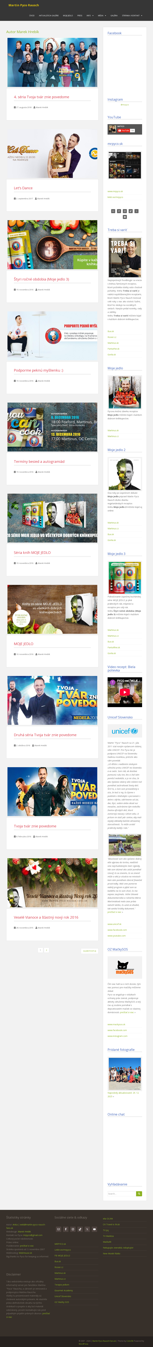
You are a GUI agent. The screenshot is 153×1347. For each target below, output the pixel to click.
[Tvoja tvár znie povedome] (52, 791)
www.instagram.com (117, 1036)
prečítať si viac (114, 912)
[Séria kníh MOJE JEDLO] (52, 518)
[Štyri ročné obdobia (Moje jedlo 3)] (52, 244)
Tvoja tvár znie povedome (35, 826)
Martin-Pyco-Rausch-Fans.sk (104, 1341)
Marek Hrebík (42, 107)
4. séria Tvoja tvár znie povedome (41, 96)
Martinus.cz (113, 436)
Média (100, 15)
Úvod (32, 15)
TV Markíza (108, 1236)
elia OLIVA (108, 1218)
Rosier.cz (112, 337)
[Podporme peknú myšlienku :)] (52, 335)
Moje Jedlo (68, 15)
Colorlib (130, 1341)
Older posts (89, 951)
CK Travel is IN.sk (111, 1224)
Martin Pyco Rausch (24, 5)
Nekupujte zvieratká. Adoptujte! (118, 1247)
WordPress (83, 1344)
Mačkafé (107, 1241)
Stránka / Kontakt (131, 15)
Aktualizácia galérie (49, 15)
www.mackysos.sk (116, 1024)
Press (79, 15)
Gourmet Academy (64, 1290)
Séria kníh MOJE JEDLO (32, 552)
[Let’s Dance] (52, 153)
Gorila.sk (112, 354)
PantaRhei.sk (114, 647)
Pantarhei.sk (113, 348)
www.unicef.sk (114, 924)
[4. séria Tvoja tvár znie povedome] (52, 62)
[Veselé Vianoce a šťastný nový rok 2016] (52, 882)
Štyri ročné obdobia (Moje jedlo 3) (41, 279)
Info (89, 15)
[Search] (139, 1193)
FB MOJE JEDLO (62, 1255)
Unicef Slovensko (63, 1296)
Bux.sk (111, 331)
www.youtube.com (117, 935)
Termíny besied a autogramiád (39, 461)
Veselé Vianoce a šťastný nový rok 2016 (46, 917)
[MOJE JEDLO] (52, 609)
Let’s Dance (23, 187)
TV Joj (106, 1230)
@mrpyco (125, 104)
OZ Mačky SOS (62, 1302)
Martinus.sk (113, 342)
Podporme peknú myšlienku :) (38, 370)
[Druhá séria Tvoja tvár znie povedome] (52, 700)
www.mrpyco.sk (115, 191)
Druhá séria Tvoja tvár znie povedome (45, 734)
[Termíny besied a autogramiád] (52, 427)
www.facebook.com (117, 929)
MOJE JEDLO (23, 643)
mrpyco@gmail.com (32, 1235)
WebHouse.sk (25, 1252)
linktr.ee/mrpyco (115, 197)
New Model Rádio (111, 1253)
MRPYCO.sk (60, 1244)
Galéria (114, 15)
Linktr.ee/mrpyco (63, 1249)
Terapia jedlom (62, 1284)
